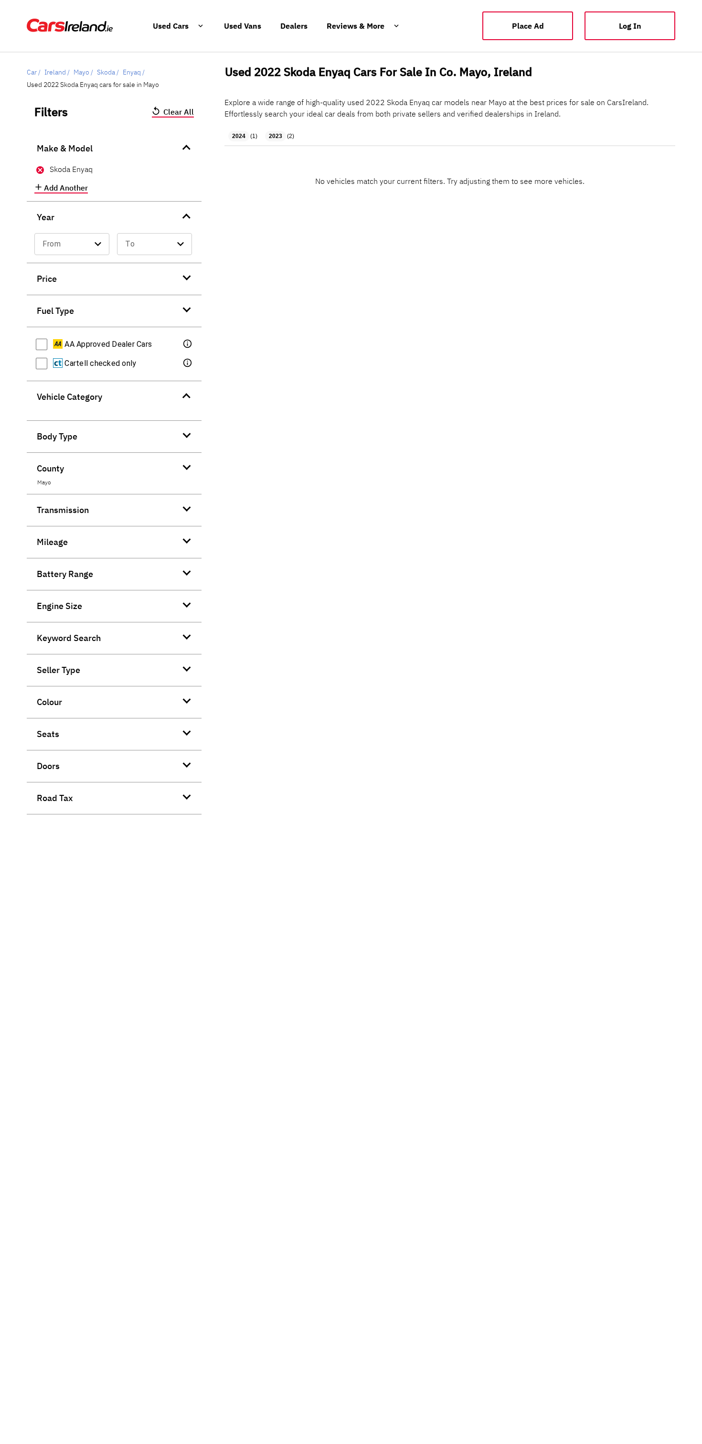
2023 (275, 136)
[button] (188, 344)
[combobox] (72, 244)
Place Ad (528, 26)
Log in (630, 26)
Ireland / (57, 72)
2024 (238, 136)
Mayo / (83, 72)
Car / (34, 72)
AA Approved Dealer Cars (107, 344)
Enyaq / (134, 72)
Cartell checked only (99, 363)
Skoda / (108, 72)
